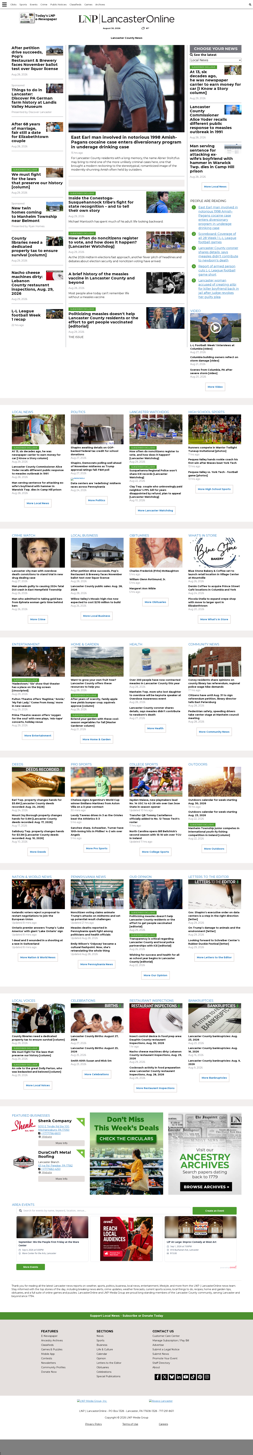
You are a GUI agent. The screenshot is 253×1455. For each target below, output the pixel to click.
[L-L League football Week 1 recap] (54, 314)
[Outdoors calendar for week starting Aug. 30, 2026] (214, 782)
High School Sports (206, 412)
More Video (215, 386)
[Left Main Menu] (4, 4)
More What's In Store (214, 619)
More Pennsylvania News (96, 964)
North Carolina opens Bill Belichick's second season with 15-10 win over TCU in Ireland (155, 835)
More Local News (215, 186)
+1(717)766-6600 (51, 1133)
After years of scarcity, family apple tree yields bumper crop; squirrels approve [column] (94, 702)
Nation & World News (32, 877)
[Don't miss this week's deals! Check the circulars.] (126, 1153)
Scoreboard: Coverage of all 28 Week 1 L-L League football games (217, 238)
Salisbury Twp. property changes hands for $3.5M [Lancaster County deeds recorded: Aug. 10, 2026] (38, 835)
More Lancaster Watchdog (155, 510)
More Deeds (38, 851)
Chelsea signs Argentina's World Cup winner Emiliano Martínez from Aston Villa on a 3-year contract (95, 803)
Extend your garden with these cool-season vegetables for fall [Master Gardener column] (95, 722)
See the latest (205, 55)
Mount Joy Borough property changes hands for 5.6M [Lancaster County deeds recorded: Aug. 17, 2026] (37, 819)
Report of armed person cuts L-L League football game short (216, 270)
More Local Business (96, 615)
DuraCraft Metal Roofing (54, 1154)
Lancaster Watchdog (149, 412)
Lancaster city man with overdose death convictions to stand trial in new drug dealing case (37, 574)
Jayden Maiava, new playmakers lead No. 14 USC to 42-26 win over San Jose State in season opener (154, 803)
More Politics (96, 500)
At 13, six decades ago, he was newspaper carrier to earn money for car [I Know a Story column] (215, 82)
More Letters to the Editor (214, 957)
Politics (78, 412)
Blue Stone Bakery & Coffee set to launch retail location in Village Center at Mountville (213, 574)
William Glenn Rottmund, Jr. (147, 579)
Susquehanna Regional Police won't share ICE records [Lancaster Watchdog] (153, 474)
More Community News (214, 731)
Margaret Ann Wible (142, 588)
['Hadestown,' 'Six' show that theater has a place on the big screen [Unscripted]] (38, 662)
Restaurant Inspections (152, 1001)
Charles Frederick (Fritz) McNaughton (154, 570)
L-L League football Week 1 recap (26, 315)
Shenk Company (55, 1121)
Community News (203, 644)
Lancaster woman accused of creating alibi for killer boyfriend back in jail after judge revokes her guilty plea (218, 289)
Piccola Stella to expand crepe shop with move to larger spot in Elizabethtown (212, 602)
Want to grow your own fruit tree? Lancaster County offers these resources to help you (93, 683)
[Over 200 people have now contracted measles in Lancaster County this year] (155, 662)
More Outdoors (214, 848)
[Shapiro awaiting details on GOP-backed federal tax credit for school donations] (97, 429)
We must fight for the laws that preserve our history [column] (37, 180)
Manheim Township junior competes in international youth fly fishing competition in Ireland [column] (213, 832)
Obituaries (139, 535)
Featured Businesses (31, 1115)
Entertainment (26, 644)
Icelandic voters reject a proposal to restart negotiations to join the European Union (36, 916)
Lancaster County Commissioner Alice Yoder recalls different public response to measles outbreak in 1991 (211, 119)
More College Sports (155, 851)
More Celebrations (97, 1074)
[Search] (250, 4)
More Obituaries (155, 602)
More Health (155, 728)
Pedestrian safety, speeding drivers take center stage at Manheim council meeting (213, 715)
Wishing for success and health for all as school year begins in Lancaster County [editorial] (154, 958)
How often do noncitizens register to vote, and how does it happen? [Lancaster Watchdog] (103, 242)
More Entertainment (37, 735)
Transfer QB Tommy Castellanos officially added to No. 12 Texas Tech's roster (154, 819)
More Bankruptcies (214, 1077)
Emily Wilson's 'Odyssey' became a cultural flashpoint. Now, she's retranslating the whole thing (93, 947)
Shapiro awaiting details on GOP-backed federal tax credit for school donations (94, 451)
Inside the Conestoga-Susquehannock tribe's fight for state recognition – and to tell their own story (101, 204)
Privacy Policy (93, 1424)
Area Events (23, 1205)
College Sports (144, 764)
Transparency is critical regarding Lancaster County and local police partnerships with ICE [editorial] (151, 942)
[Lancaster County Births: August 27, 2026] (97, 1018)
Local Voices (23, 1001)
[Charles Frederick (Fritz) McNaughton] (155, 553)
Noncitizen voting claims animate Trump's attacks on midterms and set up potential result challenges (95, 916)
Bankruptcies (200, 1001)
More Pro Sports (96, 848)
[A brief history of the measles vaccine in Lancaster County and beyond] (165, 283)
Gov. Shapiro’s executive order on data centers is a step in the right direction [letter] (213, 916)
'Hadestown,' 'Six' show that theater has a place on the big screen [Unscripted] (36, 687)
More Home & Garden (97, 739)
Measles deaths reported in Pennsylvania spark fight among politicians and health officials (92, 931)
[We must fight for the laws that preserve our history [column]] (54, 172)
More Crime (37, 619)
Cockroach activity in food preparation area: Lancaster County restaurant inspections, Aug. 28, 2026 (154, 1071)
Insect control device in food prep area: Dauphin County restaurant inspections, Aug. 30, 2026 (155, 1040)
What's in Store (202, 535)
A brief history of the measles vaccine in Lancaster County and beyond (101, 278)
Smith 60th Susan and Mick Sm (91, 1060)
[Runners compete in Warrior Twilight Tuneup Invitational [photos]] (214, 429)
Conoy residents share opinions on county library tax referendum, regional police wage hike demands (214, 683)
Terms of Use (130, 1424)
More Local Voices (38, 1085)
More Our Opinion (155, 975)
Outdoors (197, 764)
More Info (61, 1143)
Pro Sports (81, 764)
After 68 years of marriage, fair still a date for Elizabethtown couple (30, 132)
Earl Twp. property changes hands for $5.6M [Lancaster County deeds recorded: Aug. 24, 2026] (37, 803)
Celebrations (83, 1001)
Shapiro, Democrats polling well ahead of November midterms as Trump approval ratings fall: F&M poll (96, 466)
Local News (22, 412)
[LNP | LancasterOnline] (126, 19)
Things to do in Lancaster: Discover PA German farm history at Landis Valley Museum (34, 98)
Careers (163, 1424)
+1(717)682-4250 (51, 1169)
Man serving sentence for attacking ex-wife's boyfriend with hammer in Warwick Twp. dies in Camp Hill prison (212, 158)
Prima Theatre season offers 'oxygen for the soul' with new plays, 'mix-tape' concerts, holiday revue (37, 719)
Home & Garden (85, 644)
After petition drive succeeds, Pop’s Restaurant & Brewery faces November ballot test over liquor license (35, 58)
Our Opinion (141, 877)
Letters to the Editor (208, 877)
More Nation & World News (37, 957)
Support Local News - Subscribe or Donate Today (126, 1315)
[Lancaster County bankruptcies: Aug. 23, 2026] (214, 1018)
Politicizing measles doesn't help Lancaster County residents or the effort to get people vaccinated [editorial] (103, 320)
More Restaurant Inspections (155, 1088)
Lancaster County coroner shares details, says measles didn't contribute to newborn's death (218, 254)
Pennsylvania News (88, 877)
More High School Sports (214, 489)
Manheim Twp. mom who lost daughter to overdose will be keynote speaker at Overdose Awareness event (155, 695)
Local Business (84, 535)
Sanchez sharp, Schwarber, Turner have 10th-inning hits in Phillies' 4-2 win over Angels (97, 831)
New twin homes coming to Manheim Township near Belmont (34, 214)
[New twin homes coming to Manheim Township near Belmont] (54, 206)
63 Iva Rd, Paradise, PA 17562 (55, 1165)
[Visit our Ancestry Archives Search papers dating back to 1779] (204, 1153)
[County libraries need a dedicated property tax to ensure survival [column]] (54, 241)
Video (195, 311)
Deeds (17, 764)
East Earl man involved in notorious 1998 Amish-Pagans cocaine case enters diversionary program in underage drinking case (126, 142)
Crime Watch (23, 535)
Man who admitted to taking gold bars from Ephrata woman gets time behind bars (37, 602)
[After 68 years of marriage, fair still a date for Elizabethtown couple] (54, 127)
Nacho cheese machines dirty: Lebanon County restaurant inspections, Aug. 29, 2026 (33, 283)
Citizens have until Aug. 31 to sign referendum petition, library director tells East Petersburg (212, 699)
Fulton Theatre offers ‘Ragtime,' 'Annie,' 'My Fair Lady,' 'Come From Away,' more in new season (38, 702)
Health (136, 644)
